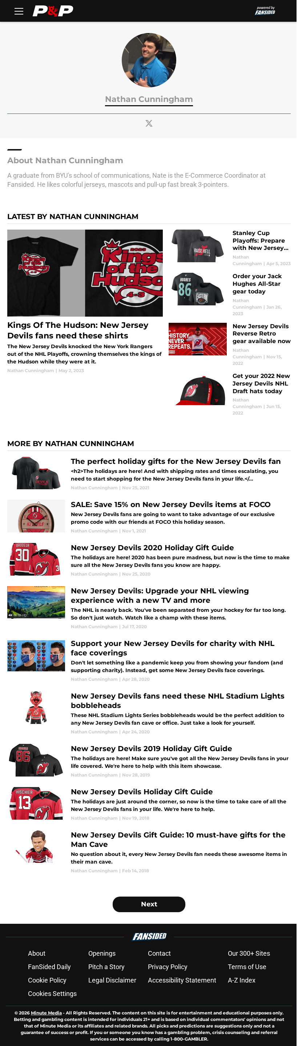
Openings (102, 953)
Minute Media (46, 1013)
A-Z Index (241, 980)
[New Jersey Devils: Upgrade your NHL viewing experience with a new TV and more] (149, 608)
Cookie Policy (47, 980)
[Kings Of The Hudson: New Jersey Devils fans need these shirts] (85, 302)
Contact (159, 953)
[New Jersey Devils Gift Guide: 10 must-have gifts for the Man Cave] (149, 852)
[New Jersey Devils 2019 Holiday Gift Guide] (149, 761)
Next (149, 904)
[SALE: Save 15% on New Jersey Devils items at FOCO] (149, 517)
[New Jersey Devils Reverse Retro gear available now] (230, 345)
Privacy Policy (168, 967)
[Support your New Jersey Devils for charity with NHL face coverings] (149, 661)
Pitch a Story (106, 967)
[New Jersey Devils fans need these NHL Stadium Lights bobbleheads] (149, 713)
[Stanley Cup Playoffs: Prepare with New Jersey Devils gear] (230, 248)
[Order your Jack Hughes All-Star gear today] (230, 295)
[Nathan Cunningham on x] (149, 123)
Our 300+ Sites (249, 953)
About (36, 953)
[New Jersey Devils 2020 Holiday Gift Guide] (149, 560)
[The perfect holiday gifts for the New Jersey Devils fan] (149, 474)
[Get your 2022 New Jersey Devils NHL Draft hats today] (230, 394)
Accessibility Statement (182, 980)
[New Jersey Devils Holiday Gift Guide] (149, 804)
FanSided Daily (49, 967)
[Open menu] (19, 11)
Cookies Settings (52, 993)
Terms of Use (247, 967)
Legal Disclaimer (112, 980)
